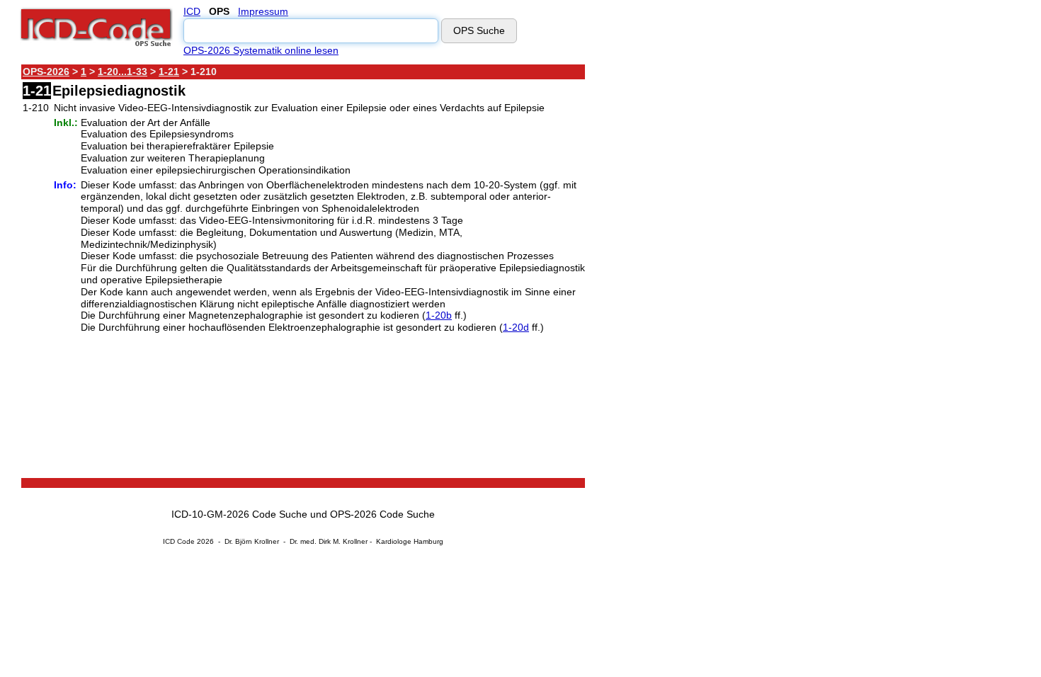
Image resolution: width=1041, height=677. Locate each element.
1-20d (516, 327)
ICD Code (179, 541)
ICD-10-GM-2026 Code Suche (239, 514)
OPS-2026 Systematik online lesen (261, 50)
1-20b (439, 315)
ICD (191, 11)
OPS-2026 (46, 71)
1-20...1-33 (122, 71)
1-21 (169, 71)
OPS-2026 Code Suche (382, 514)
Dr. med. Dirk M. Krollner (329, 541)
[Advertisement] (711, 275)
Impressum (263, 11)
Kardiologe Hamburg (409, 541)
